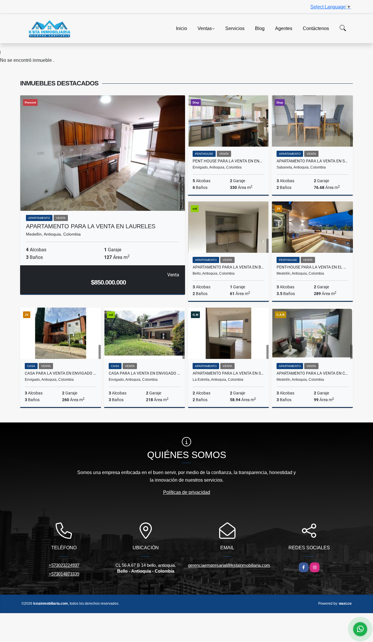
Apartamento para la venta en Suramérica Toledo (228, 373)
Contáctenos (316, 28)
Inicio (181, 28)
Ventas (205, 28)
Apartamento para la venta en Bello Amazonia (228, 267)
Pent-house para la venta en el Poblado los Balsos (312, 267)
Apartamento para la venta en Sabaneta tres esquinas (312, 161)
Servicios (234, 28)
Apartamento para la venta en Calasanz (312, 373)
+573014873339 (64, 573)
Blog (260, 28)
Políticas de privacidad (186, 492)
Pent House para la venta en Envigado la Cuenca (228, 161)
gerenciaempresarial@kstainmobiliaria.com (229, 565)
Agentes (283, 28)
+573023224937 (64, 565)
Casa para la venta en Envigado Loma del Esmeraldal (144, 373)
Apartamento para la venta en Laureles (90, 226)
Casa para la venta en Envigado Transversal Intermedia (60, 373)
